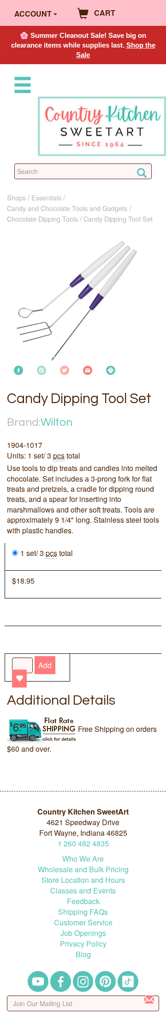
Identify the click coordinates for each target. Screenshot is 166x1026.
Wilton (56, 422)
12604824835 (83, 843)
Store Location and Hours (83, 880)
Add (45, 665)
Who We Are (83, 858)
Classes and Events (83, 890)
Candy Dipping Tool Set (118, 218)
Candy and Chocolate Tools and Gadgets (67, 208)
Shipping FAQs (83, 911)
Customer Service (83, 922)
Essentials (46, 197)
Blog (83, 954)
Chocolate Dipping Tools (42, 218)
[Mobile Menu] (21, 86)
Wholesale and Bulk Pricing (83, 869)
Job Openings (83, 933)
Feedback (83, 901)
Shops (16, 197)
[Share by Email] (87, 369)
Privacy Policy (83, 943)
